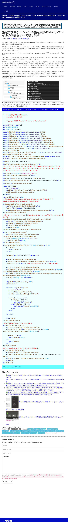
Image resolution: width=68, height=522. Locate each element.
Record (13, 429)
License (56, 6)
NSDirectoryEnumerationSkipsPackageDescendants (43, 431)
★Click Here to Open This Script (12, 367)
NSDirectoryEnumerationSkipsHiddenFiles (20, 431)
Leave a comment (51, 433)
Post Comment (7, 482)
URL (17, 429)
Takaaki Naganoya (23, 38)
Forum (37, 6)
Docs (25, 6)
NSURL (22, 433)
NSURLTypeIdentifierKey (31, 433)
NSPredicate (17, 433)
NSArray (49, 429)
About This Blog (46, 6)
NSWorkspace (41, 433)
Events (31, 6)
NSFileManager (59, 431)
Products (12, 6)
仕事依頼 (5, 11)
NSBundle (55, 429)
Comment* (5, 456)
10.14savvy (43, 429)
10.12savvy (30, 429)
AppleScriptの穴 (8, 2)
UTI (20, 429)
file (9, 429)
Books (19, 6)
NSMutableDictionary (7, 433)
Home (5, 6)
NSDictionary (6, 431)
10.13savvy (36, 429)
